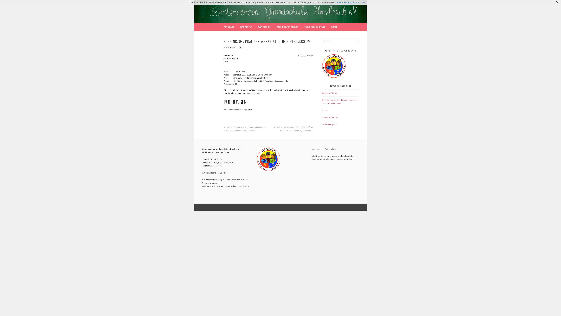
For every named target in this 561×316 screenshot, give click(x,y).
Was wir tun (246, 27)
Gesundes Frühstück (314, 27)
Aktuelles (229, 27)
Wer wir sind (264, 27)
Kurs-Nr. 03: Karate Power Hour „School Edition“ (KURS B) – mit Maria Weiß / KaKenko (245, 129)
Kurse (334, 27)
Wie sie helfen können (287, 27)
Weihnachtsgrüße (329, 124)
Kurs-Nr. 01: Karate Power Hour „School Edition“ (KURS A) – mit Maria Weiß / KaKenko (294, 129)
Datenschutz (330, 149)
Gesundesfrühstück (330, 117)
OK (363, 2)
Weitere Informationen (348, 2)
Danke (324, 110)
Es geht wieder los (329, 93)
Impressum (317, 149)
